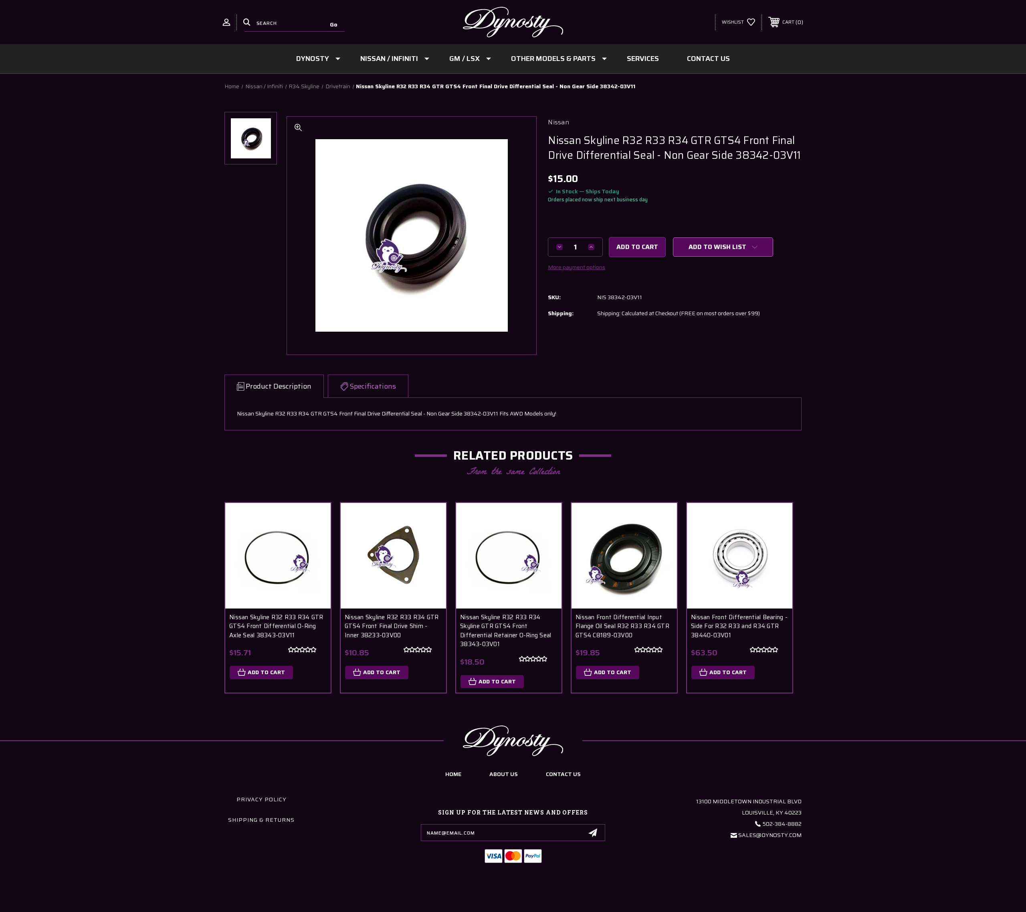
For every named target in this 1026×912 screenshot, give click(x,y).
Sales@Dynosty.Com (770, 835)
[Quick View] (315, 519)
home (453, 774)
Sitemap (562, 901)
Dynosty (312, 58)
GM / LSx (464, 58)
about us (503, 774)
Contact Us (708, 58)
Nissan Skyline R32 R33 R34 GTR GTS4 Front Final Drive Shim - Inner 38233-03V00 (392, 626)
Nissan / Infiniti (389, 58)
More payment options (576, 267)
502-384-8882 (782, 823)
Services (643, 58)
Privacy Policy (261, 799)
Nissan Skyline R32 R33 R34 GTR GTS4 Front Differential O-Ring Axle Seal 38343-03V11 (276, 626)
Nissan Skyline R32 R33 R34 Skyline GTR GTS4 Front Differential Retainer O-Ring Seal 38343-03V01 (505, 631)
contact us (563, 774)
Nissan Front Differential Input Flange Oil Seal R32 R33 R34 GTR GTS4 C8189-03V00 (622, 626)
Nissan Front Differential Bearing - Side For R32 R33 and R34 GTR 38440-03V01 (739, 626)
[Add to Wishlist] (315, 539)
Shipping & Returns (261, 819)
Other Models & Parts (553, 58)
